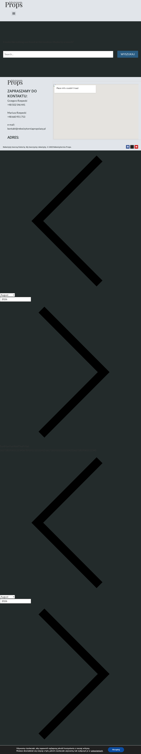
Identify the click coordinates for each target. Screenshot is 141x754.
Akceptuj (116, 749)
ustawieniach (97, 751)
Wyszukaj (128, 54)
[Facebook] (128, 147)
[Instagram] (132, 147)
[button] (13, 13)
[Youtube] (136, 147)
